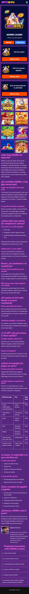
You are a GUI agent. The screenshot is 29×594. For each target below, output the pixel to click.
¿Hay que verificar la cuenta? (11, 569)
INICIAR (8, 42)
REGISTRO (20, 42)
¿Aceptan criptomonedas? (11, 575)
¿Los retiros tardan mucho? (11, 558)
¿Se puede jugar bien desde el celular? (14, 564)
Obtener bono (14, 59)
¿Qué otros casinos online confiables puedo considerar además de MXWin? (13, 581)
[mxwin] (8, 2)
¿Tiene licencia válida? (10, 553)
